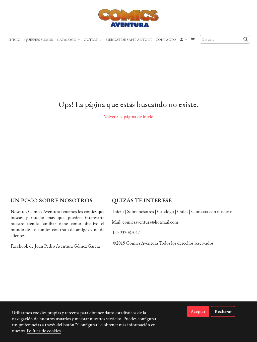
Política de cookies (128, 274)
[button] (183, 39)
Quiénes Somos (38, 39)
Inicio (15, 39)
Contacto (166, 39)
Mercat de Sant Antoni (129, 39)
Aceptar (198, 311)
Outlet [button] (91, 39)
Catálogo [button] (67, 39)
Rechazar (223, 311)
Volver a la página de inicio (128, 116)
